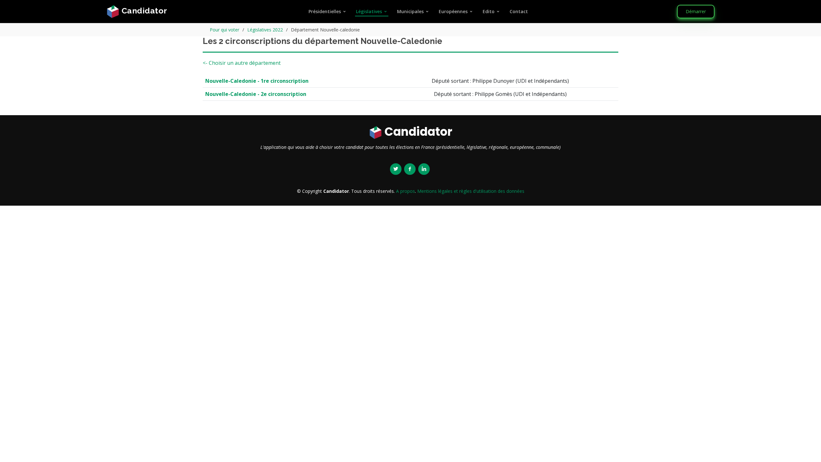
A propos (405, 191)
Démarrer (696, 11)
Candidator (143, 10)
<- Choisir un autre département (242, 62)
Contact (519, 11)
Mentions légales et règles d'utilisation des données (470, 191)
